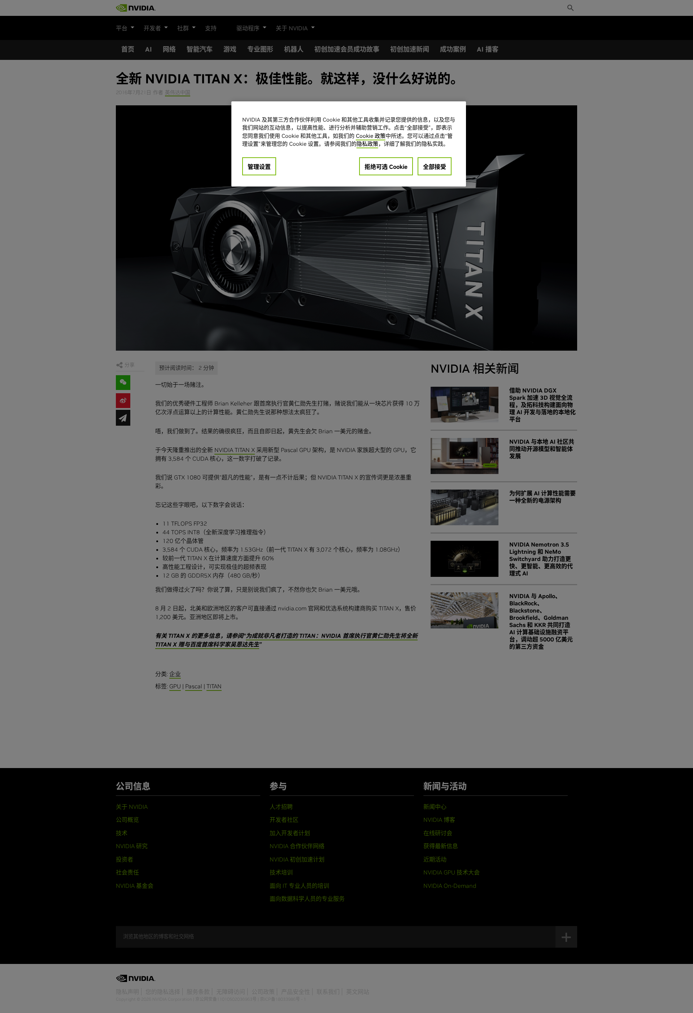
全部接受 (434, 166)
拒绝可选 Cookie (386, 166)
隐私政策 (367, 143)
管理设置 (259, 166)
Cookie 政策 (370, 135)
